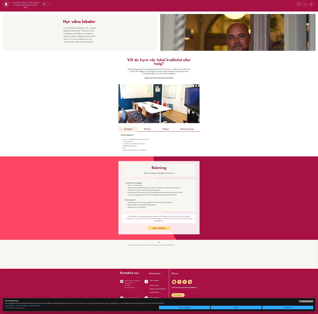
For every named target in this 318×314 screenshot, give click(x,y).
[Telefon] (305, 4)
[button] (159, 228)
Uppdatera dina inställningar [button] (182, 245)
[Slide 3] (160, 120)
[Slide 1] (157, 120)
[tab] (128, 129)
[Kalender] (298, 4)
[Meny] (311, 4)
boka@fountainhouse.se (166, 173)
